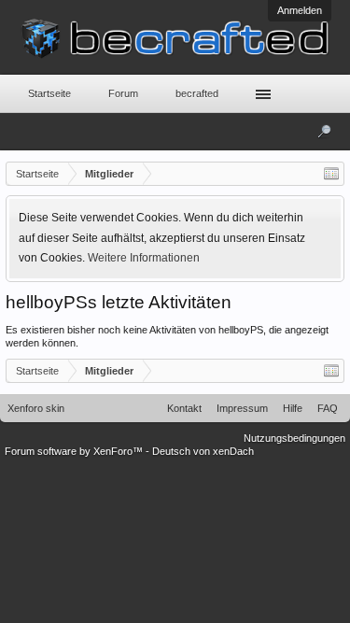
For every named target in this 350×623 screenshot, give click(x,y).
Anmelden (299, 10)
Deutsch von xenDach (203, 451)
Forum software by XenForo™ (75, 451)
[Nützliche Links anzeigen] (331, 173)
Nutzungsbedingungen (294, 438)
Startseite (49, 93)
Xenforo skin (35, 408)
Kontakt (184, 408)
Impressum (242, 408)
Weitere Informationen (144, 257)
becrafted (196, 93)
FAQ (327, 408)
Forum (123, 93)
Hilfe (292, 408)
